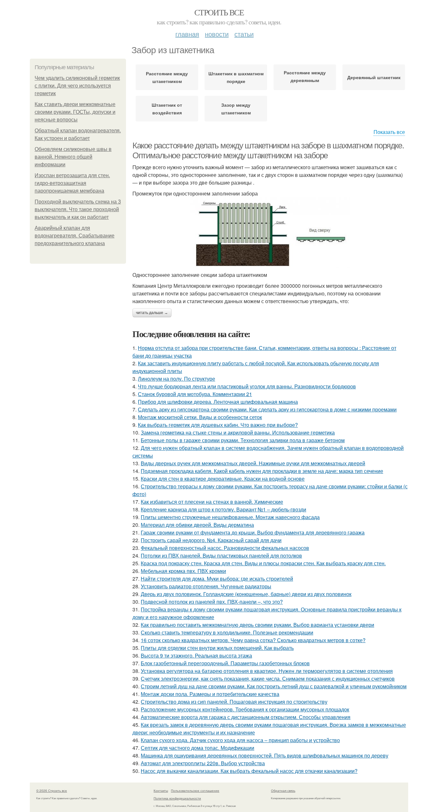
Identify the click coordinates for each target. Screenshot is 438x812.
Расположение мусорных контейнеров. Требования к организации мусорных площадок (245, 709)
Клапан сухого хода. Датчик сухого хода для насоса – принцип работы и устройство (240, 740)
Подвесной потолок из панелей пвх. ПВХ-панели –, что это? (212, 601)
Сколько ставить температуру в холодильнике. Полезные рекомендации (227, 632)
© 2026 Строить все (51, 790)
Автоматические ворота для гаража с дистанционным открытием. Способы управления (245, 717)
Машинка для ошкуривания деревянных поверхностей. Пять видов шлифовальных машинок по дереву (264, 755)
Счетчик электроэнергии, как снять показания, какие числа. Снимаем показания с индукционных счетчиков (268, 678)
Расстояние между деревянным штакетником (305, 77)
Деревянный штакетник (373, 77)
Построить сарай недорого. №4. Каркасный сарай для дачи (211, 540)
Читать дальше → (152, 313)
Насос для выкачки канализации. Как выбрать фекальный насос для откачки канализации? (249, 771)
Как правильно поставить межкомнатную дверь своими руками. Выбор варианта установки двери (257, 624)
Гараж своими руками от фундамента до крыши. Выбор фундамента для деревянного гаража (253, 532)
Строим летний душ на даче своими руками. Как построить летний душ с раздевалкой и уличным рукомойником (274, 686)
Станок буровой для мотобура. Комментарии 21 (195, 394)
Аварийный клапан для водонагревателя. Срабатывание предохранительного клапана (74, 235)
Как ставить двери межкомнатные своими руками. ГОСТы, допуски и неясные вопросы (75, 112)
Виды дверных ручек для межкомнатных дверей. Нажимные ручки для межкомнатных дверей (253, 463)
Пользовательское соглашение (195, 790)
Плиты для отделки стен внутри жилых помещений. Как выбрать (217, 647)
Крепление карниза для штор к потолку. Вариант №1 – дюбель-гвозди (223, 509)
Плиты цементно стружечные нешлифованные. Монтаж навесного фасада (230, 517)
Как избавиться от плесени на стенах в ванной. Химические (212, 501)
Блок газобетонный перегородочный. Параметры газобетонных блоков (225, 663)
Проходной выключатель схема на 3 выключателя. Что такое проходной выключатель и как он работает (78, 209)
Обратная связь (283, 790)
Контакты (161, 790)
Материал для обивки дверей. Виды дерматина (197, 524)
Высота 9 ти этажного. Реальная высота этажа (196, 655)
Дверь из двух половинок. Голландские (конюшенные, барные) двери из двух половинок (246, 594)
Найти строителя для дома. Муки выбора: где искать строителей (217, 578)
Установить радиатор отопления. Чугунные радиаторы (206, 586)
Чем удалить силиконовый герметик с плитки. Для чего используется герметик (77, 85)
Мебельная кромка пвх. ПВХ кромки (183, 571)
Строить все (219, 12)
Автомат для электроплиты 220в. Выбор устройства (203, 763)
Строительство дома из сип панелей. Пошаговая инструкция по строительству (234, 701)
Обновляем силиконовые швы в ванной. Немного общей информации (73, 156)
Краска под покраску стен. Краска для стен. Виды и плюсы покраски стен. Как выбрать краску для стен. (263, 563)
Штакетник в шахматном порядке (236, 77)
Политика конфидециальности (177, 798)
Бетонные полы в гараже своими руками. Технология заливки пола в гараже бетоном (243, 440)
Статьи (244, 33)
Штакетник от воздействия (167, 109)
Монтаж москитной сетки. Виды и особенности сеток (200, 417)
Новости (217, 33)
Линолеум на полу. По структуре (176, 378)
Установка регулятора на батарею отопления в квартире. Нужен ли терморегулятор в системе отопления (267, 671)
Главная (187, 33)
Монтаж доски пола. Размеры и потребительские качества (210, 694)
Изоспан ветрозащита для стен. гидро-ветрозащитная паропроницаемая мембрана (72, 183)
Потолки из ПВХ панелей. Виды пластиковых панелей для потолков (221, 555)
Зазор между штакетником (236, 109)
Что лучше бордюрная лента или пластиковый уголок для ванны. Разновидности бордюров (247, 386)
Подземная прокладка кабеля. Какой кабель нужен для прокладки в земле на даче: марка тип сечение (262, 471)
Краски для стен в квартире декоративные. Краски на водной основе (223, 478)
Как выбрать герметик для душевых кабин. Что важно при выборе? (218, 424)
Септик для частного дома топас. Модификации (197, 747)
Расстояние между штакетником (167, 77)
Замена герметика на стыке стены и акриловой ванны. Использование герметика (238, 432)
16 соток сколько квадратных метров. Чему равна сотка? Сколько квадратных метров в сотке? (253, 640)
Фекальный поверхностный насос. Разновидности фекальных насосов (225, 547)
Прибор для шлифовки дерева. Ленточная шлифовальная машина (218, 401)
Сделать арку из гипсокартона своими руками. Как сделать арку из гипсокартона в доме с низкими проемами (267, 409)
